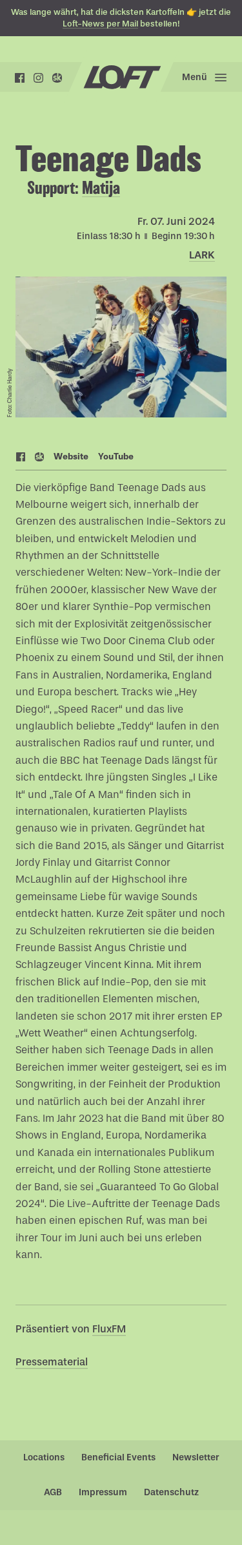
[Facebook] (19, 78)
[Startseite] (121, 77)
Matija (101, 188)
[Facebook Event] (21, 457)
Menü (194, 77)
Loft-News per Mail (100, 23)
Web (71, 456)
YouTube (116, 456)
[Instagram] (38, 78)
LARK (202, 255)
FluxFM (109, 1329)
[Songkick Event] (39, 457)
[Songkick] (57, 78)
